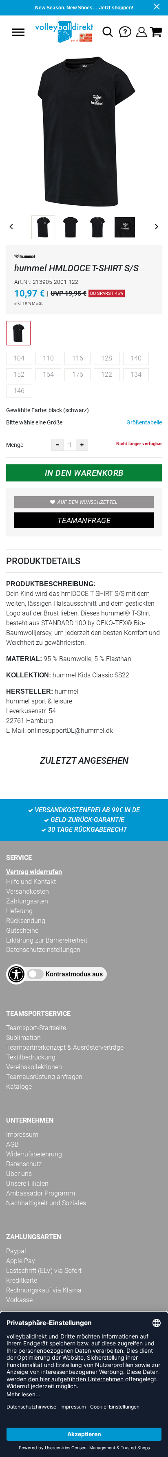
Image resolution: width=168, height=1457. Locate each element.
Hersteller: (29, 691)
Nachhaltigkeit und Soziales (46, 1203)
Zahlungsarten (27, 901)
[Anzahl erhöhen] (82, 445)
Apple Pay (20, 1261)
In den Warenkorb (84, 473)
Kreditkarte (21, 1280)
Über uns (19, 1174)
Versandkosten (27, 891)
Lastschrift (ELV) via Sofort (44, 1271)
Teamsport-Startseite (36, 1028)
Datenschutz (24, 1164)
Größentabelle (144, 422)
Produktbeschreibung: (50, 583)
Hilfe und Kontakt (31, 882)
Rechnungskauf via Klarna (44, 1290)
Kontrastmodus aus (74, 974)
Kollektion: (28, 675)
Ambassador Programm (40, 1193)
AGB (12, 1144)
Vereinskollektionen (34, 1067)
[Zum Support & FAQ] (125, 31)
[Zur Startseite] (63, 32)
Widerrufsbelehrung (34, 1154)
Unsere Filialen (27, 1183)
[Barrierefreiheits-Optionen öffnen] (16, 974)
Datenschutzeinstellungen (43, 950)
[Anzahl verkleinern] (57, 445)
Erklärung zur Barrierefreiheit (46, 940)
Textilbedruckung (30, 1057)
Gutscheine (22, 930)
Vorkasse (19, 1300)
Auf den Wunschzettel (87, 502)
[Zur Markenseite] (24, 258)
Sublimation (23, 1038)
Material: (24, 658)
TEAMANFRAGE (84, 520)
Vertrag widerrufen (34, 872)
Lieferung (19, 911)
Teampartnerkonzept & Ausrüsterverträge (65, 1047)
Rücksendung (25, 921)
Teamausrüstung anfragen (44, 1077)
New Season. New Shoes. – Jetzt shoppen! (84, 8)
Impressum (22, 1134)
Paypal (16, 1251)
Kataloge (19, 1086)
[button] (18, 32)
